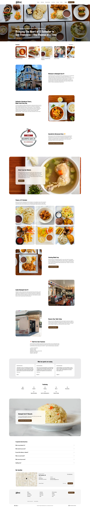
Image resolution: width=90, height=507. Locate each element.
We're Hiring (29, 494)
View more (18, 372)
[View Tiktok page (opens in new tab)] (17, 505)
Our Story (53, 2)
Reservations (47, 2)
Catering (42, 2)
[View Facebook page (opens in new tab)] (14, 505)
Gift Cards (41, 494)
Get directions (69, 474)
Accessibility (36, 501)
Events (58, 2)
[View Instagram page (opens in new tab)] (16, 505)
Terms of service (30, 501)
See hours (64, 483)
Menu (38, 2)
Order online (70, 483)
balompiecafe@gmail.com (54, 479)
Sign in (66, 2)
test (40, 496)
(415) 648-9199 (52, 478)
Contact (53, 494)
